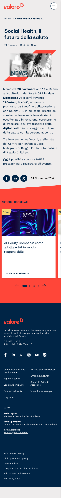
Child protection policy (16, 458)
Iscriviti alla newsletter (42, 369)
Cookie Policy (11, 463)
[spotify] (47, 355)
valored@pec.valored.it (16, 432)
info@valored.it (12, 429)
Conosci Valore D (13, 391)
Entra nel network (40, 376)
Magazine (8, 397)
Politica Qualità (12, 478)
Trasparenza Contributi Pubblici (21, 468)
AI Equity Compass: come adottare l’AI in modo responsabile (23, 247)
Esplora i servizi (12, 378)
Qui (5, 159)
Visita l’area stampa (41, 391)
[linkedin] (15, 355)
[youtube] (39, 355)
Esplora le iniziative (14, 385)
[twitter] (23, 355)
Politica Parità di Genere (17, 473)
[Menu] (53, 6)
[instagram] (31, 355)
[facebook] (7, 355)
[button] (6, 178)
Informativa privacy (14, 453)
